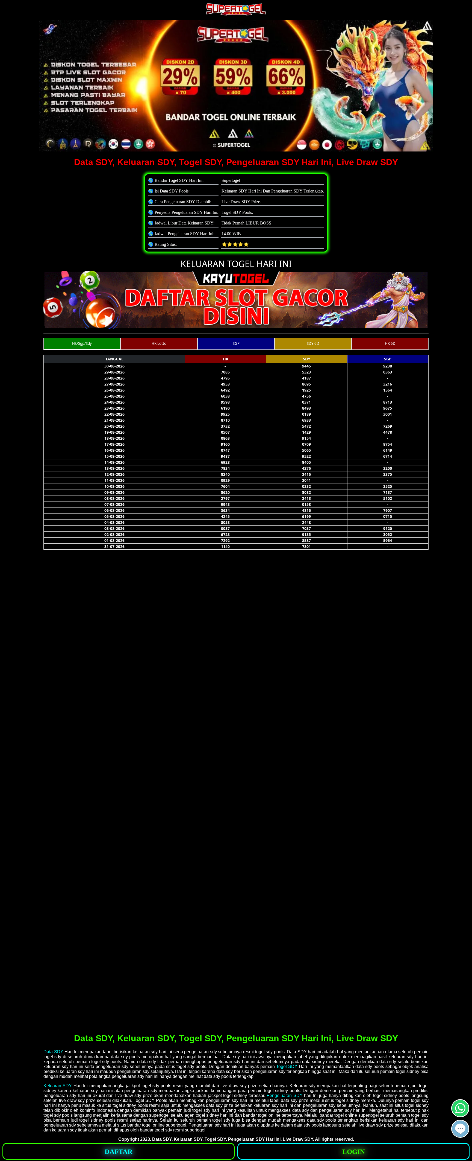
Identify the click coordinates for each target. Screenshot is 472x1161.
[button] (460, 1129)
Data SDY (53, 1051)
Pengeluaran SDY (284, 1095)
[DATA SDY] (460, 1115)
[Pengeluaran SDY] (460, 1135)
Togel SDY (286, 1066)
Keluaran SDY (57, 1085)
